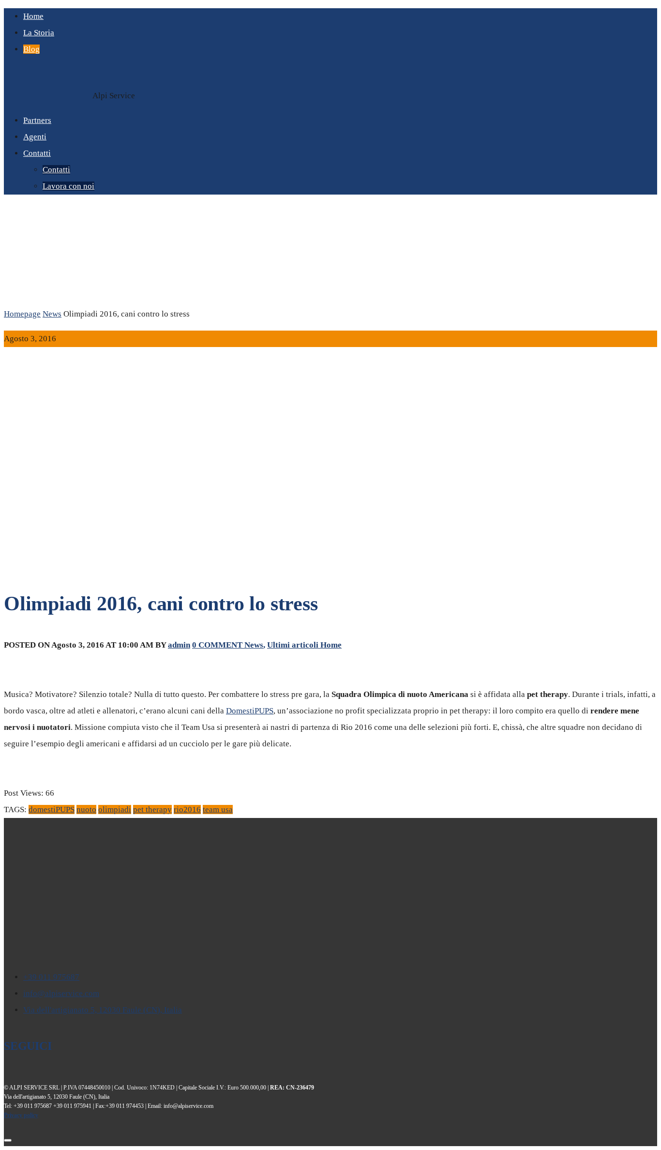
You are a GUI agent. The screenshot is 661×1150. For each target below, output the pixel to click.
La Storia (38, 32)
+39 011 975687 (51, 977)
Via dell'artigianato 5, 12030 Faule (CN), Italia (102, 1009)
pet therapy (152, 809)
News (52, 313)
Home (33, 16)
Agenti (34, 136)
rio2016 (187, 809)
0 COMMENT (218, 645)
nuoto (86, 809)
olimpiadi (114, 809)
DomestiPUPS (249, 710)
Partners (37, 120)
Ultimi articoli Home (304, 645)
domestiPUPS (52, 809)
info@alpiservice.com (61, 993)
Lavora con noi (68, 186)
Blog (31, 49)
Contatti (37, 153)
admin (179, 645)
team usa (218, 809)
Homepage (22, 313)
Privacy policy (21, 1115)
